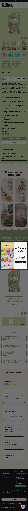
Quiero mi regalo (20, 262)
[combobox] (16, 255)
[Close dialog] (26, 243)
